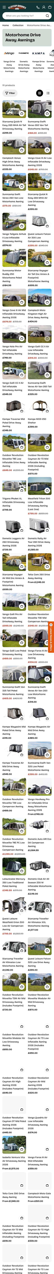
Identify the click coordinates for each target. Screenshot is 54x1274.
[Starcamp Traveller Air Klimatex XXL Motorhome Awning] (40, 906)
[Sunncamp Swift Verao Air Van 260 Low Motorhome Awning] (40, 675)
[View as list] (48, 93)
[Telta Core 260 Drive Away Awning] (40, 562)
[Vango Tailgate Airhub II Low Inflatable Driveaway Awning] (14, 222)
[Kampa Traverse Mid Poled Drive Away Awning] (14, 406)
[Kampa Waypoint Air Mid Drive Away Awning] (40, 714)
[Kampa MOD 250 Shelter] (40, 406)
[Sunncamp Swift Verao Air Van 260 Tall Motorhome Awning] (40, 370)
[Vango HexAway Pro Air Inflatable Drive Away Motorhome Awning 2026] (40, 787)
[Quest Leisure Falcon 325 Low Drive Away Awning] (40, 946)
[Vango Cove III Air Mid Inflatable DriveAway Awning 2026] (14, 298)
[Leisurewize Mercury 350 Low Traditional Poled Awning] (14, 866)
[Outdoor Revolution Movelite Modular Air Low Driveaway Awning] (14, 1022)
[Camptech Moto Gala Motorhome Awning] (40, 1181)
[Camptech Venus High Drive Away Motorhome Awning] (14, 145)
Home (5, 25)
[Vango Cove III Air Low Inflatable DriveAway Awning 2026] (40, 145)
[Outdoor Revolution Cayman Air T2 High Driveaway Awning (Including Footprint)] (40, 1213)
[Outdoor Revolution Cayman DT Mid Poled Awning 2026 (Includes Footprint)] (14, 1105)
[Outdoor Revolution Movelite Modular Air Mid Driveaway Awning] (40, 982)
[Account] (44, 7)
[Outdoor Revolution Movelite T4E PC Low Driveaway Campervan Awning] (14, 826)
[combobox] (27, 15)
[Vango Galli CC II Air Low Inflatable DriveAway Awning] (40, 334)
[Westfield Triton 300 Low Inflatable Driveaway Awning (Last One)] (40, 486)
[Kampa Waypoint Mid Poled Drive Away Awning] (14, 714)
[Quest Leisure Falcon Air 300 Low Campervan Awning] (40, 222)
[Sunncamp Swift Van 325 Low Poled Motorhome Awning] (40, 750)
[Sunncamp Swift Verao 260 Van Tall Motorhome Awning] (40, 109)
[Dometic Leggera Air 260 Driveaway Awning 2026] (14, 526)
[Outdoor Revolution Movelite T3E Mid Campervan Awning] (40, 602)
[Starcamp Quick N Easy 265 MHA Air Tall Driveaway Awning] (14, 109)
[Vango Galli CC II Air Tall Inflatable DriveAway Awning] (14, 370)
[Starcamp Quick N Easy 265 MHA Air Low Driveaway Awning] (40, 182)
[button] (51, 637)
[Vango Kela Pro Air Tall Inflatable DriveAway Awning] (14, 334)
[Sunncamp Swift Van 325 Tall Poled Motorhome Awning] (14, 675)
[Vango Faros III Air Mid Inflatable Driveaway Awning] (40, 1145)
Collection (18, 25)
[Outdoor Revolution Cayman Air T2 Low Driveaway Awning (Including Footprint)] (40, 1253)
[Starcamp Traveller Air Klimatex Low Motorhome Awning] (14, 946)
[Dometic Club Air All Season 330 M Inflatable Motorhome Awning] (40, 866)
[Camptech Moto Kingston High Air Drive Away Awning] (40, 298)
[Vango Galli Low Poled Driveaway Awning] (14, 638)
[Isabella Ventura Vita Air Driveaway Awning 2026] (14, 1145)
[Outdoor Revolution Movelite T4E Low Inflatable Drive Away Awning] (14, 443)
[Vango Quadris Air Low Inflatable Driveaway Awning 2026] (40, 1105)
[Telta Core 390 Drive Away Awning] (14, 1181)
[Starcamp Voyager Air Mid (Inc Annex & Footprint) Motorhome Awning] (14, 562)
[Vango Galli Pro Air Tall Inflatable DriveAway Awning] (14, 602)
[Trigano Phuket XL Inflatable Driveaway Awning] (14, 486)
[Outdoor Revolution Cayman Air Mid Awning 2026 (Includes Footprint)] (40, 1065)
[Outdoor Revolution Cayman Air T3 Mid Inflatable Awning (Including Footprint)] (14, 1213)
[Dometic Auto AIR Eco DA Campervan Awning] (40, 826)
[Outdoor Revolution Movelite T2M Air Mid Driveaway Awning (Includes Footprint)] (14, 982)
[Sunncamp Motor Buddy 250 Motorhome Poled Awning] (14, 258)
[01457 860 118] (38, 7)
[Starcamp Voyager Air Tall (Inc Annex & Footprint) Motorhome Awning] (40, 258)
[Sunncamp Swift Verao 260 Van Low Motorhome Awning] (14, 182)
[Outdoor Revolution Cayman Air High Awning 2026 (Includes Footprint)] (14, 1065)
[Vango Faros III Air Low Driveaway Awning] (40, 638)
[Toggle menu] (4, 7)
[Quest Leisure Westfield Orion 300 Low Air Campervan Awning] (14, 906)
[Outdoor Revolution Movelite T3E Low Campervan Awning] (14, 787)
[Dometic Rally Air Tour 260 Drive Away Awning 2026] (40, 526)
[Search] (47, 16)
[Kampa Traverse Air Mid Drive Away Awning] (14, 750)
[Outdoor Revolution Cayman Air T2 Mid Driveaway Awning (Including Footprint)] (14, 1253)
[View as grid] (39, 93)
